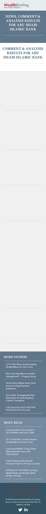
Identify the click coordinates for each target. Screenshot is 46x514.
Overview (12, 486)
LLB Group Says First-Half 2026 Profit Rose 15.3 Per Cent (20, 408)
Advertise (32, 486)
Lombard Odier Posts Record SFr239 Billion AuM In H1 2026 (20, 431)
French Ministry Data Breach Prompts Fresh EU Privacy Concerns (23, 462)
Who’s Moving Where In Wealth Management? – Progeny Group (21, 375)
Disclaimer (30, 493)
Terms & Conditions (31, 490)
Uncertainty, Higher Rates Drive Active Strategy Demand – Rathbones (21, 385)
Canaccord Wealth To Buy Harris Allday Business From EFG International (21, 451)
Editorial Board (13, 490)
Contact (22, 486)
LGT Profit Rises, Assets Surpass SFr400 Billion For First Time (21, 365)
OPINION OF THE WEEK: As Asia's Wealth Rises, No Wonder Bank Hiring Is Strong (22, 473)
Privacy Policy (17, 493)
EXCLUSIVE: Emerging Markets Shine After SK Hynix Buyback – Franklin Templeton (20, 398)
